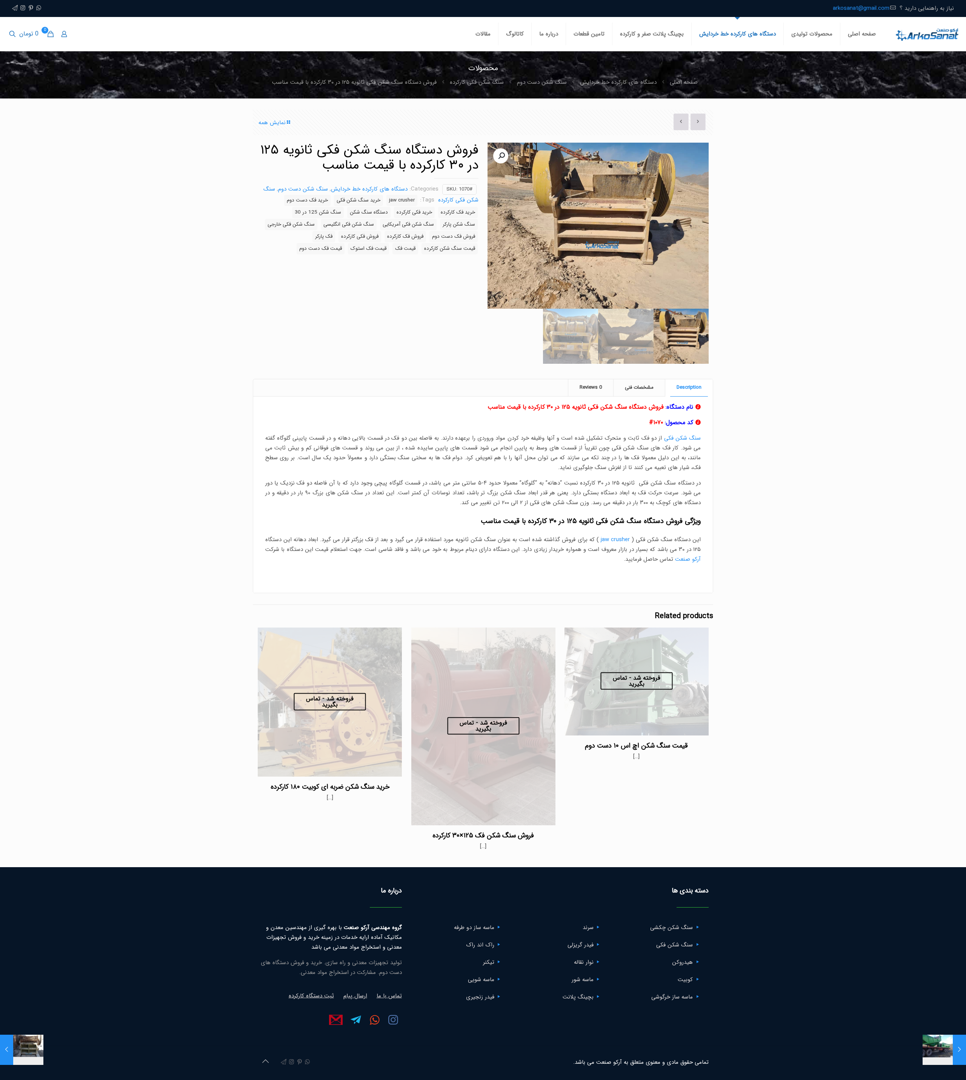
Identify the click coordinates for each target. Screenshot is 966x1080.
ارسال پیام (355, 995)
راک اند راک (480, 944)
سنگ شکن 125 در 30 (318, 212)
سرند (588, 927)
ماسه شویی (481, 979)
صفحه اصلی (684, 82)
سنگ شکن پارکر (459, 224)
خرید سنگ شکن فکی (358, 200)
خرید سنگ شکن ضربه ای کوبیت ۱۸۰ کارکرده (330, 787)
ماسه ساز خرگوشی (672, 997)
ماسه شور (583, 979)
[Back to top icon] (265, 1062)
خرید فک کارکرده (458, 212)
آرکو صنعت (688, 559)
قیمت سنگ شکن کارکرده (449, 248)
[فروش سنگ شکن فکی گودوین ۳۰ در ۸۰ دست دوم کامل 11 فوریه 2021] (21, 1050)
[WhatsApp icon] (39, 8)
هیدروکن (682, 962)
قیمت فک (405, 248)
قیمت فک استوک (368, 248)
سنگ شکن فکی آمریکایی (408, 224)
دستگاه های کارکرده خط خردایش (618, 82)
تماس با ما (389, 995)
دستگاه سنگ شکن (369, 212)
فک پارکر (323, 236)
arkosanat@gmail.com (861, 8)
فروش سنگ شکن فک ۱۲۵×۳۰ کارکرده (483, 835)
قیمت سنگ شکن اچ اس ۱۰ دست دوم (636, 745)
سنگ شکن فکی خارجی (291, 224)
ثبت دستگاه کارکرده (311, 995)
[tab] (689, 387)
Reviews (591, 387)
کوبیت (685, 979)
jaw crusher (402, 200)
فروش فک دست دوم (453, 236)
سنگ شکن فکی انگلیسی (348, 224)
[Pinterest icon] (31, 8)
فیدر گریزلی (581, 944)
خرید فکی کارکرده (414, 212)
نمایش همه (272, 122)
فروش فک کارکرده (405, 236)
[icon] (15, 8)
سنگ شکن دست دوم (542, 82)
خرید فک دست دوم (307, 200)
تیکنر (488, 962)
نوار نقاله (584, 962)
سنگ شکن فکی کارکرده (477, 82)
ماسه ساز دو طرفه (474, 927)
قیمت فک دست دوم (320, 248)
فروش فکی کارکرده (359, 236)
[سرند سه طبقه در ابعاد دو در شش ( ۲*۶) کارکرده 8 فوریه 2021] (944, 1050)
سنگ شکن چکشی (671, 927)
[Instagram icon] (23, 8)
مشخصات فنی (639, 387)
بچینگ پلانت (578, 997)
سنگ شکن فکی (682, 438)
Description (689, 387)
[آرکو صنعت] (926, 34)
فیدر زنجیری (480, 997)
